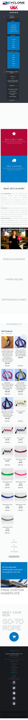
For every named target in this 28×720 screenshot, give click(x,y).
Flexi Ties (12, 35)
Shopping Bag (14, 551)
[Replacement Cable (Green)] (7, 474)
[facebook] (14, 682)
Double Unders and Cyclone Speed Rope (13, 81)
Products (12, 17)
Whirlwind (13, 29)
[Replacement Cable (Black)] (21, 497)
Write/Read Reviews (13, 89)
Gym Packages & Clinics (14, 299)
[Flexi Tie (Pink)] (7, 430)
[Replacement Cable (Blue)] (7, 497)
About (12, 73)
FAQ (13, 78)
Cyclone (13, 25)
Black (13, 45)
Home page (11, 15)
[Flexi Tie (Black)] (7, 451)
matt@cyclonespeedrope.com (15, 659)
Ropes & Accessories (14, 259)
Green (13, 47)
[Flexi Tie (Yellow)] (21, 403)
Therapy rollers (14, 279)
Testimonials (12, 91)
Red (13, 55)
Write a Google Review (13, 94)
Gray (13, 65)
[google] (14, 693)
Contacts (12, 100)
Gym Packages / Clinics (12, 71)
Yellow (13, 39)
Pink (13, 41)
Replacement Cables (12, 51)
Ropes (12, 21)
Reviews (12, 85)
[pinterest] (14, 698)
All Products (9, 333)
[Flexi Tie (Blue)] (21, 430)
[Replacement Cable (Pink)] (21, 474)
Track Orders (14, 547)
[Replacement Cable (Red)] (21, 451)
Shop (14, 637)
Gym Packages (14, 667)
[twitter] (14, 688)
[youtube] (14, 703)
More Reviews (12, 96)
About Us (12, 76)
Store (12, 16)
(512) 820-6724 (15, 657)
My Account (14, 542)
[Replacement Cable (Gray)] (7, 519)
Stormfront (13, 27)
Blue (13, 43)
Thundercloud (13, 31)
